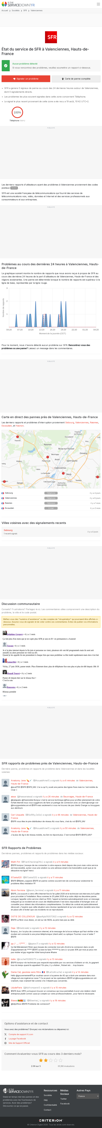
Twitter (63, 1099)
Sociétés (16, 10)
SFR (25, 10)
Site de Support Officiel (19, 1043)
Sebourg (69, 422)
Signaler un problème (27, 78)
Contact (47, 1110)
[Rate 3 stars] (51, 1060)
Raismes (94, 422)
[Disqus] (51, 663)
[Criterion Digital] (51, 1120)
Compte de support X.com (21, 1034)
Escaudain (7, 425)
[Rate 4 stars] (56, 1060)
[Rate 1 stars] (41, 1060)
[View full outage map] (51, 459)
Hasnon (20, 425)
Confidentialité (50, 1105)
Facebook (65, 1103)
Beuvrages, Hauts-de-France (78, 796)
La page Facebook (17, 1038)
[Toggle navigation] (98, 4)
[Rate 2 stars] (46, 1060)
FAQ (46, 1100)
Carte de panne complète (77, 78)
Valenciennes (82, 422)
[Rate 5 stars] (60, 1060)
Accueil (5, 10)
